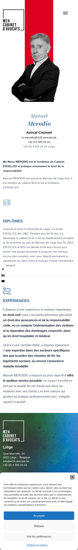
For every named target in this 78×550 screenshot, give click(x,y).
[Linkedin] (3, 275)
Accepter (39, 515)
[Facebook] (3, 269)
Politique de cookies (37, 545)
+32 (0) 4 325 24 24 (39, 146)
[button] (72, 477)
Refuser (39, 526)
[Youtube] (3, 281)
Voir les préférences (39, 536)
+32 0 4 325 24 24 (39, 142)
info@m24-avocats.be (16, 461)
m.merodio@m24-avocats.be (39, 137)
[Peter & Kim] (13, 19)
